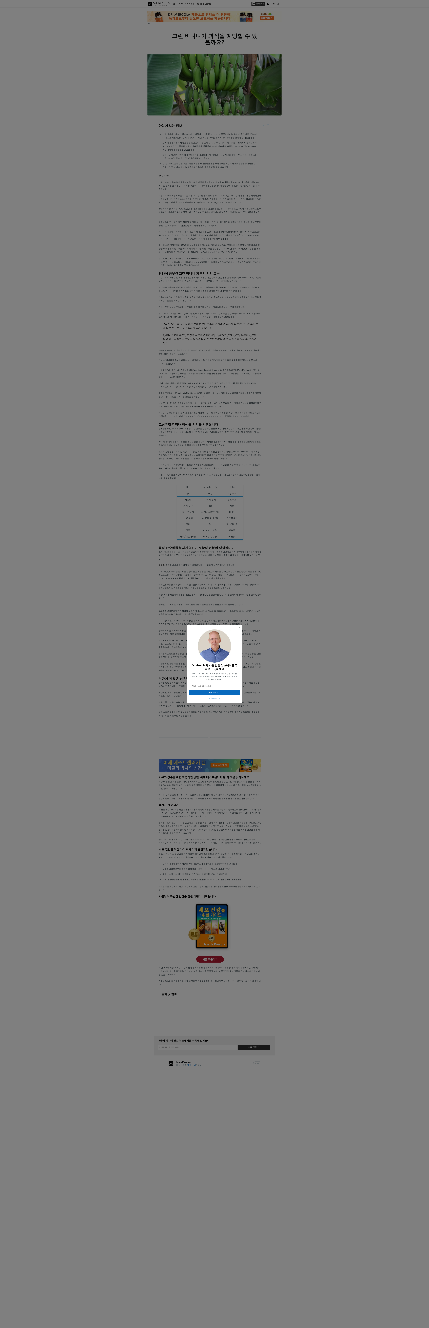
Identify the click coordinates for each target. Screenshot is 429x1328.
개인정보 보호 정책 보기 (214, 698)
